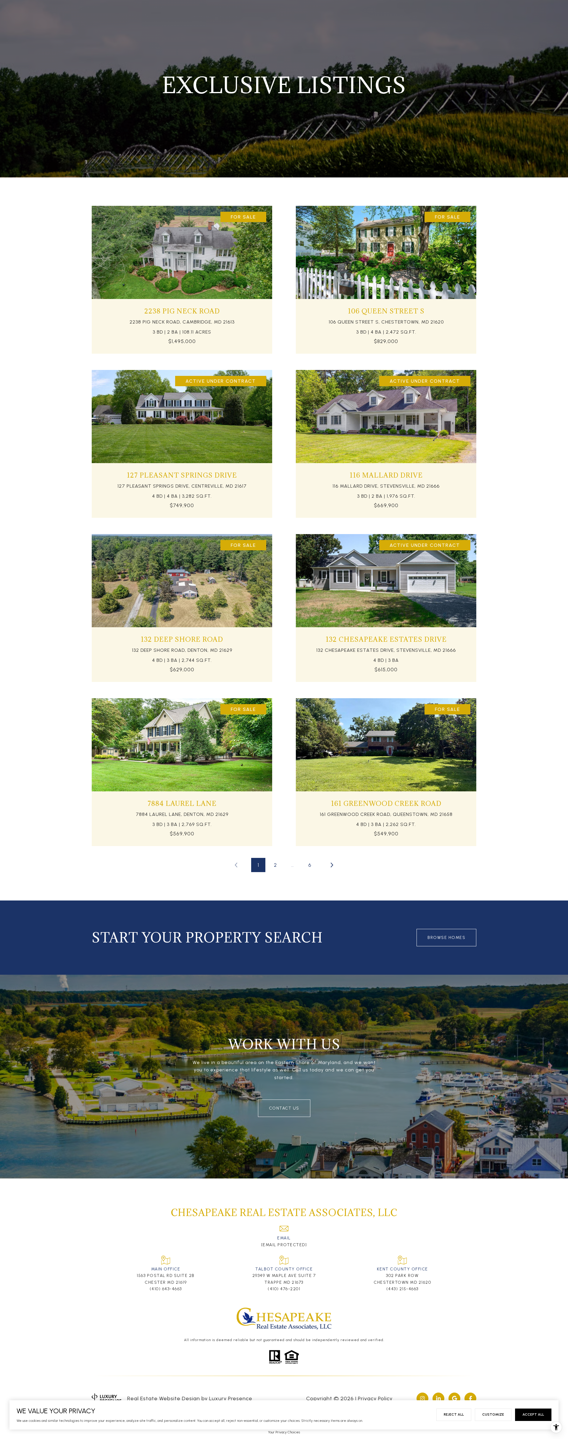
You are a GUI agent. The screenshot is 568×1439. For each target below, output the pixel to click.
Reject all (454, 1414)
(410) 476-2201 (284, 1288)
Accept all (533, 1414)
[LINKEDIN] (438, 1398)
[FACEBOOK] (470, 1398)
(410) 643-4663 (166, 1288)
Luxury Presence (230, 1398)
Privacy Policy (375, 1398)
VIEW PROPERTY (182, 276)
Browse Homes (446, 937)
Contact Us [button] (284, 1108)
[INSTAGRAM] (422, 1398)
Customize (493, 1414)
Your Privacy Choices (284, 1432)
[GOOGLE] (454, 1398)
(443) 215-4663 (402, 1288)
